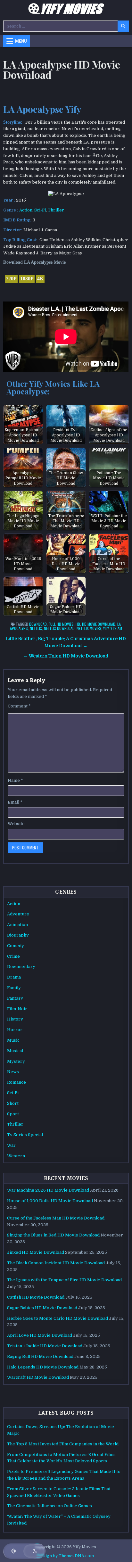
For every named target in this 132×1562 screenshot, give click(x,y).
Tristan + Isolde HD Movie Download (44, 1345)
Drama (14, 977)
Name (15, 780)
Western (16, 1155)
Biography (18, 935)
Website (16, 823)
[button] (24, 1551)
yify (106, 628)
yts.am (116, 628)
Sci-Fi (40, 210)
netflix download (59, 628)
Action (25, 210)
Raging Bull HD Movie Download (40, 1356)
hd (78, 624)
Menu (21, 41)
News (13, 1071)
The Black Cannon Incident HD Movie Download (56, 1262)
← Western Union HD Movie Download (66, 656)
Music (13, 1040)
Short (13, 1103)
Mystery (16, 1061)
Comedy (15, 945)
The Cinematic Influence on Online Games (49, 1505)
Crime (13, 956)
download (38, 624)
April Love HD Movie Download (39, 1335)
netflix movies (89, 628)
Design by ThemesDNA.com (66, 1556)
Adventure (18, 914)
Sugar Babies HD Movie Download (42, 1307)
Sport (13, 1114)
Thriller (56, 210)
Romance (16, 1082)
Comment (19, 706)
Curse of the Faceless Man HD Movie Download (55, 1218)
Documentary (21, 966)
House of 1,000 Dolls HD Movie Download (50, 1200)
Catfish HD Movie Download (35, 1297)
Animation (17, 924)
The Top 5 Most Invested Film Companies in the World (63, 1444)
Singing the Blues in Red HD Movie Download (53, 1235)
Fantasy (15, 998)
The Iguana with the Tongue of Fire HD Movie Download (64, 1279)
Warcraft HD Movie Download (38, 1377)
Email (15, 802)
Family (14, 987)
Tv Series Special (25, 1134)
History (15, 1019)
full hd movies (61, 624)
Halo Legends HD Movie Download (42, 1367)
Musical (15, 1050)
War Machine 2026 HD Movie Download (48, 1190)
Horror (14, 1029)
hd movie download (98, 624)
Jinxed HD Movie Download (35, 1252)
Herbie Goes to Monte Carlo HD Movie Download (57, 1318)
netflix (36, 628)
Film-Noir (17, 1008)
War (11, 1145)
